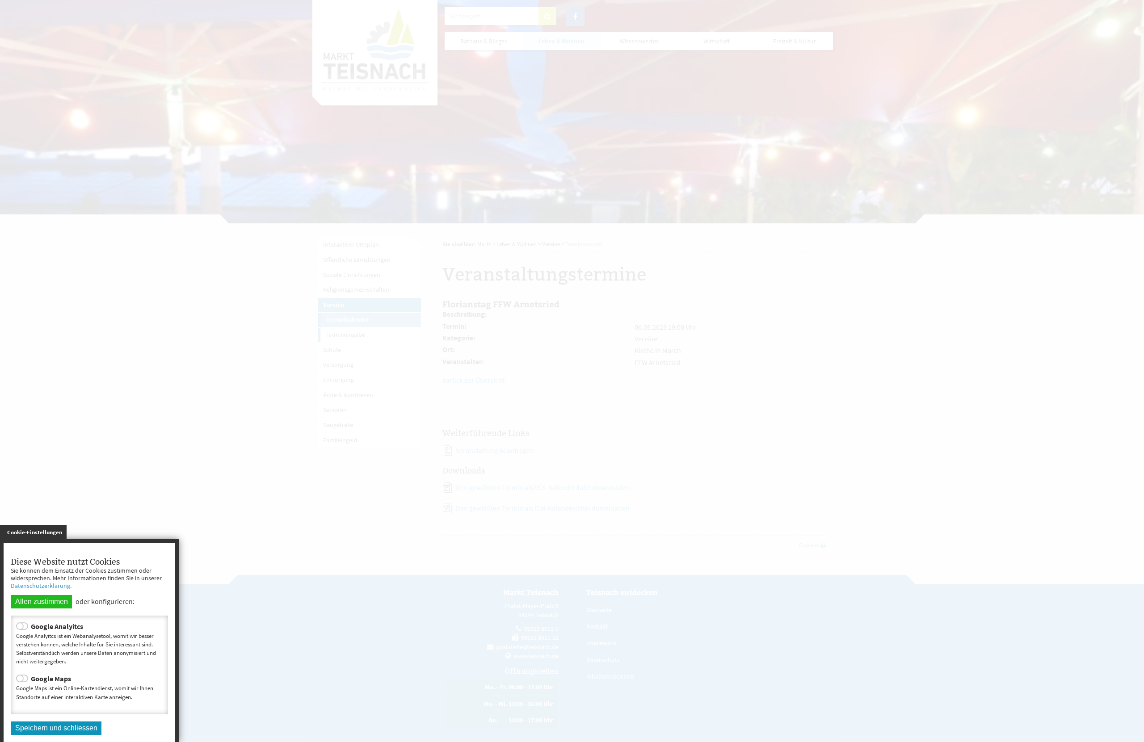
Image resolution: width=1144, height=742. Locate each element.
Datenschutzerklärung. (41, 586)
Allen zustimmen (41, 601)
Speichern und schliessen (56, 728)
